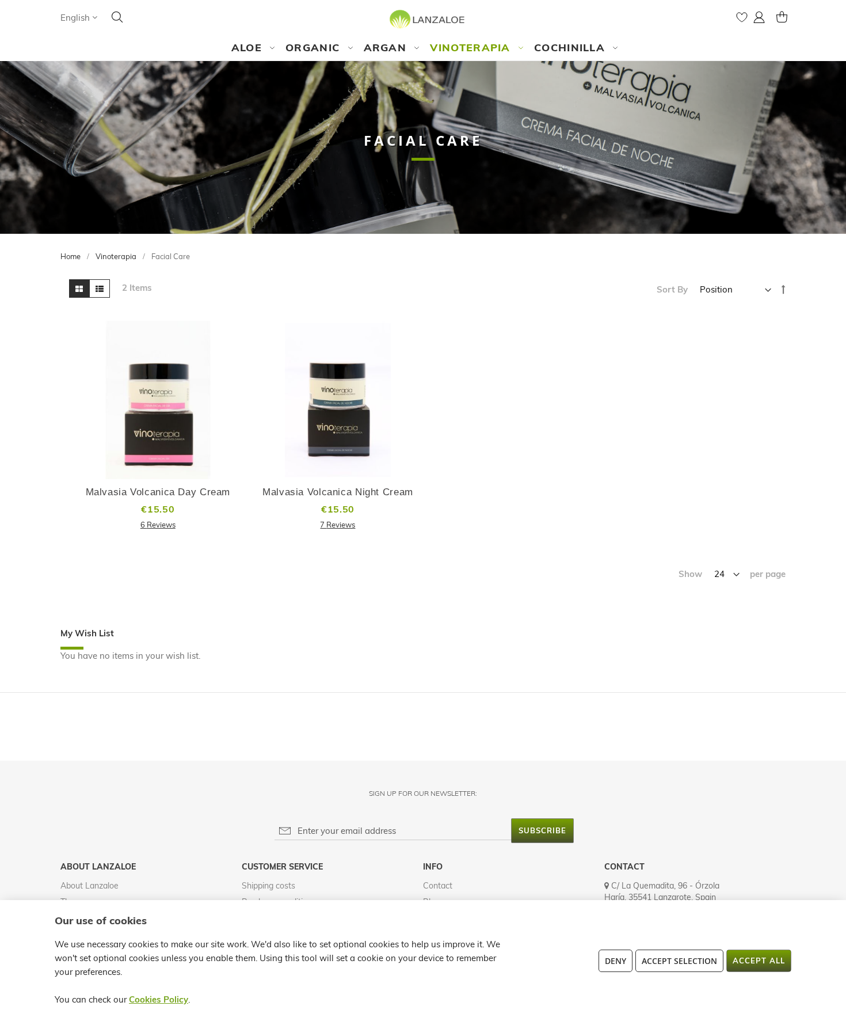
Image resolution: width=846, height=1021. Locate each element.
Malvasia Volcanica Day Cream (158, 492)
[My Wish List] (742, 19)
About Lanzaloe (89, 885)
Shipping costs (268, 885)
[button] (78, 18)
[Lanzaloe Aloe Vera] (423, 19)
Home (71, 256)
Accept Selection (679, 960)
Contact (437, 885)
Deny (615, 960)
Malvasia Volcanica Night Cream (337, 492)
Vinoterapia (117, 256)
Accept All (759, 960)
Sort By (672, 289)
